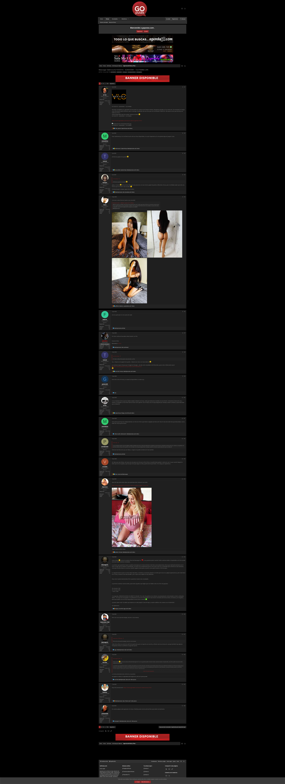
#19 (184, 684)
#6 (184, 311)
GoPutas (119, 343)
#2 (184, 133)
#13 (184, 458)
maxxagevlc (139, 72)
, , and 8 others (123, 128)
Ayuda (174, 761)
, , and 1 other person (125, 679)
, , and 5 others (123, 608)
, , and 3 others (127, 170)
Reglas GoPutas (127, 768)
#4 (184, 174)
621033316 (113, 72)
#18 (184, 654)
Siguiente (112, 83)
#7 (184, 333)
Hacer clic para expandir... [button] (148, 671)
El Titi (101, 72)
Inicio (101, 19)
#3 (184, 153)
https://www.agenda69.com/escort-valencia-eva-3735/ (138, 687)
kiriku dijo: (115, 442)
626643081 (119, 72)
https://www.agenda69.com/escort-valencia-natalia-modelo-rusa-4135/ (130, 485)
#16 (184, 614)
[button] (119, 19)
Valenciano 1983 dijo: (117, 638)
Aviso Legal (169, 761)
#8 (184, 352)
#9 (184, 376)
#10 (184, 397)
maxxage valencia (131, 72)
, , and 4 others (125, 371)
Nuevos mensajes (104, 22)
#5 (184, 197)
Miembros (124, 19)
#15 (184, 557)
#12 (184, 438)
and (119, 328)
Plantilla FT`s (126, 774)
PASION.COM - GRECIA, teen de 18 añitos (123, 203)
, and (121, 347)
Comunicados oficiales (128, 771)
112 (107, 83)
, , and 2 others (127, 148)
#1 (184, 87)
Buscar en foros (112, 22)
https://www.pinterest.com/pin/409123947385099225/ (127, 366)
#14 (184, 479)
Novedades (115, 19)
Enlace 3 (147, 774)
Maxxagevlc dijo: (116, 658)
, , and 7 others (125, 306)
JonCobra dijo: (116, 356)
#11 (184, 418)
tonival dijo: (115, 178)
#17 (184, 634)
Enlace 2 (147, 771)
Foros (107, 19)
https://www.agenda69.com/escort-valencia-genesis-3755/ (127, 120)
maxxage (125, 72)
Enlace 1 (147, 768)
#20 (184, 705)
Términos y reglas (162, 761)
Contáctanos (154, 761)
